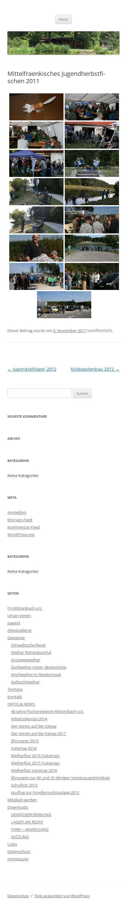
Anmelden (16, 512)
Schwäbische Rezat (28, 645)
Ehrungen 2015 (25, 741)
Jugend (13, 623)
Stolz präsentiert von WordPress (62, 895)
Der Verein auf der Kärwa (33, 726)
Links (12, 844)
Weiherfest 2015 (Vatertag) (35, 755)
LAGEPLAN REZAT (27, 822)
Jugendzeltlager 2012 (31, 369)
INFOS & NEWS (21, 704)
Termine (15, 689)
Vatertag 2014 (23, 748)
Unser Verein (19, 615)
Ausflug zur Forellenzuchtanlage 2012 (45, 792)
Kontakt (14, 696)
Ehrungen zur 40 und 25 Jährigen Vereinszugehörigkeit (60, 777)
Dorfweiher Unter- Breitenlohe (38, 667)
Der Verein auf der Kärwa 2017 (38, 733)
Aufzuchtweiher (25, 682)
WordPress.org (21, 534)
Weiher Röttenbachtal (31, 652)
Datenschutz (19, 851)
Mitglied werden (22, 800)
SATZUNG (20, 836)
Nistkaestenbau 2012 (95, 369)
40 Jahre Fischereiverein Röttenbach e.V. (47, 711)
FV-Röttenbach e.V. (24, 608)
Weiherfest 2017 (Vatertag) (35, 763)
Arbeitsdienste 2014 (29, 718)
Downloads (17, 807)
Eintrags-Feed (19, 519)
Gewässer (16, 637)
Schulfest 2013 (24, 785)
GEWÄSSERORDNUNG (31, 814)
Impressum (17, 859)
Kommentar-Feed (23, 527)
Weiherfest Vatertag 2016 (34, 770)
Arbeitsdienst (19, 630)
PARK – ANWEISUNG (29, 829)
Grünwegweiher (25, 660)
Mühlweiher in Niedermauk (36, 674)
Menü (63, 19)
